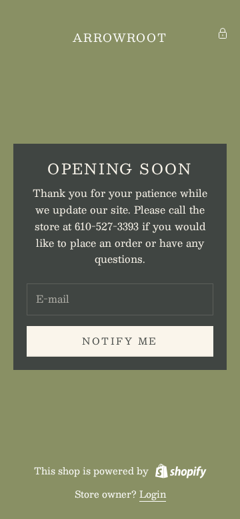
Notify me (120, 341)
